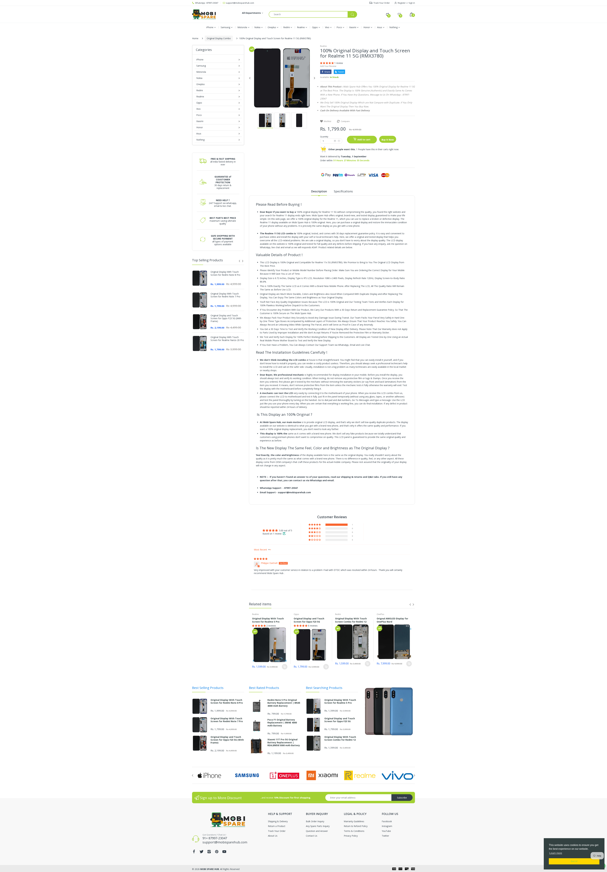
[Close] (365, 431)
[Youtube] (271, 435)
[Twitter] (248, 435)
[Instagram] (256, 435)
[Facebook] (240, 435)
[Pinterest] (263, 435)
